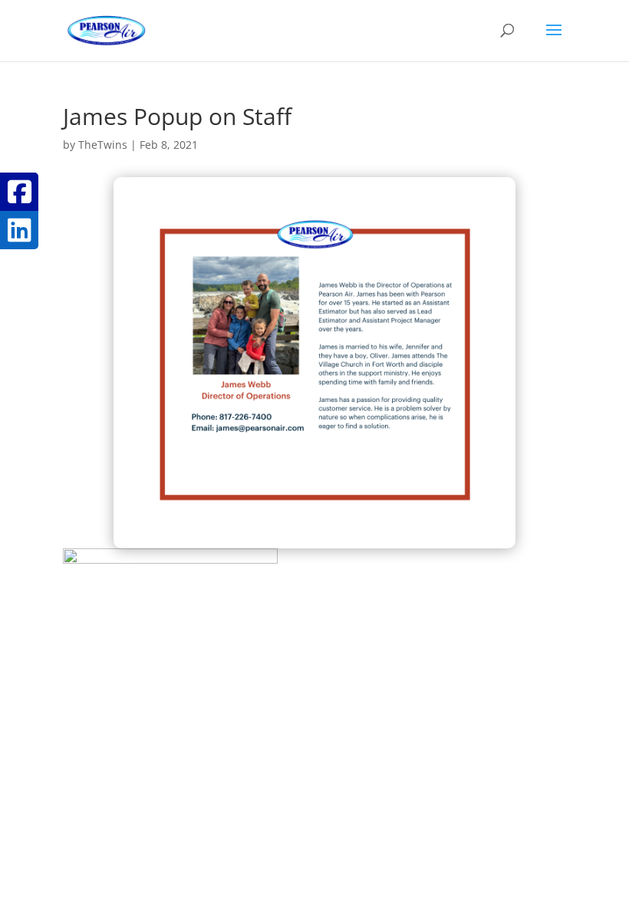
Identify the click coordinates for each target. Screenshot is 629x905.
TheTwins (102, 144)
